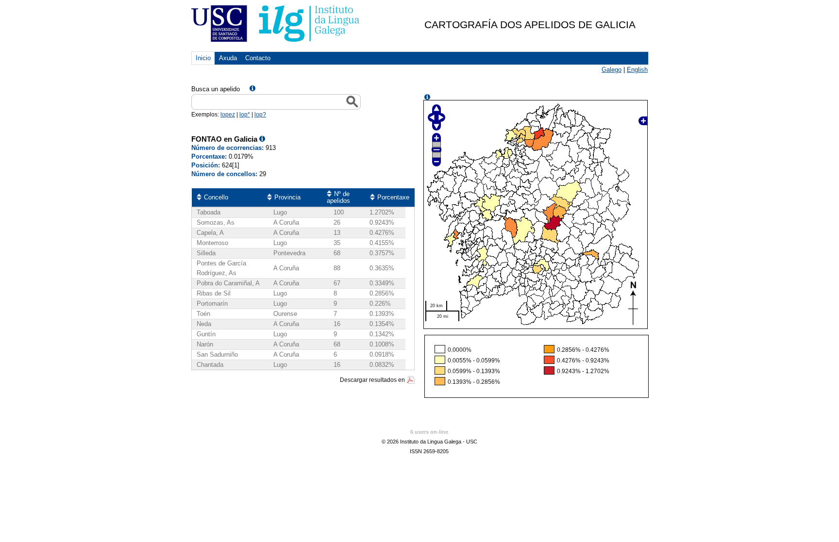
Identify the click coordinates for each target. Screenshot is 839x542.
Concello (216, 197)
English (637, 69)
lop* (244, 114)
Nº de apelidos (338, 197)
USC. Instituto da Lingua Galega (276, 23)
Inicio (203, 58)
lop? (260, 114)
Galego (611, 69)
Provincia (287, 197)
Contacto (257, 58)
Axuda (228, 58)
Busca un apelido (215, 89)
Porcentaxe (393, 197)
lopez (227, 114)
